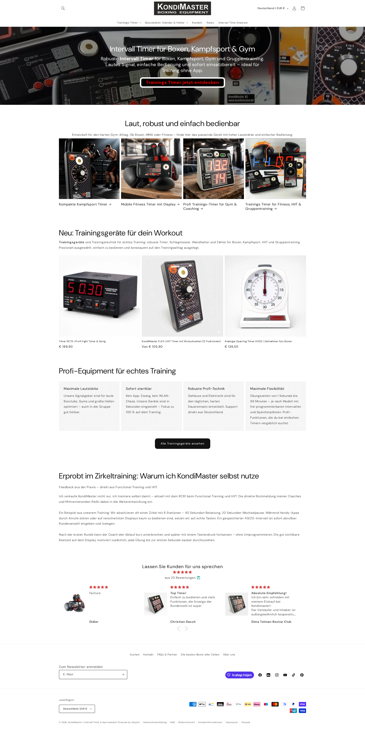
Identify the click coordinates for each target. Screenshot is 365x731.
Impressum (232, 722)
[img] (182, 572)
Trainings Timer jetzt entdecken (182, 82)
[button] (63, 8)
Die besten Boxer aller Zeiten (200, 654)
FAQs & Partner (167, 654)
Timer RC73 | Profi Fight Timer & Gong (82, 341)
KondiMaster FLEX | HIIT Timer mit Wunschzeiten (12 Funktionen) (181, 341)
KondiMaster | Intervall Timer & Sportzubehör (92, 722)
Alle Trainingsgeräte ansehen (183, 443)
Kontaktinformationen (210, 722)
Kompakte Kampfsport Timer (83, 204)
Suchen (135, 654)
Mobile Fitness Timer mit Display (148, 204)
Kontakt (148, 654)
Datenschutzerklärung (155, 722)
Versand (245, 722)
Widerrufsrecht (186, 722)
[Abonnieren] (123, 674)
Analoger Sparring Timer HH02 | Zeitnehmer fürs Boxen (258, 341)
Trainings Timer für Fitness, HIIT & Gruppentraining (273, 206)
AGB (172, 722)
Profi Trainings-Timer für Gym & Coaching (210, 206)
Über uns (229, 654)
